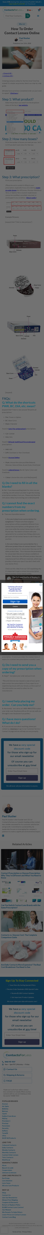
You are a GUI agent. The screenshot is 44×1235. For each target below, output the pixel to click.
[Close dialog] (41, 585)
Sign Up (15, 601)
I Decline (15, 606)
